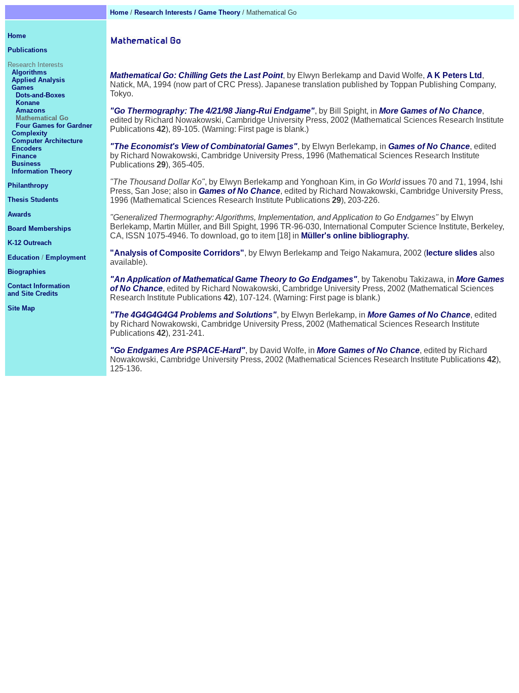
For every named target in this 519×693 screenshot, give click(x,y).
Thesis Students (33, 199)
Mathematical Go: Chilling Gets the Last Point (196, 75)
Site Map (21, 308)
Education (24, 257)
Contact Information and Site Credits (39, 289)
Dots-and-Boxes (40, 95)
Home (119, 12)
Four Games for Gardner (54, 125)
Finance (24, 156)
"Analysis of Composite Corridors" (177, 253)
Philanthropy (28, 185)
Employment (66, 257)
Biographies (27, 271)
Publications (27, 50)
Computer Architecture (47, 141)
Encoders (27, 148)
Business (26, 163)
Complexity (29, 133)
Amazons (30, 110)
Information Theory (42, 171)
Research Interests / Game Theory (187, 12)
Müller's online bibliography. (355, 235)
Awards (19, 214)
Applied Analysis (38, 80)
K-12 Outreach (30, 243)
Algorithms (29, 72)
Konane (28, 103)
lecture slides (451, 253)
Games (22, 87)
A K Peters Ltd (454, 75)
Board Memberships (39, 228)
